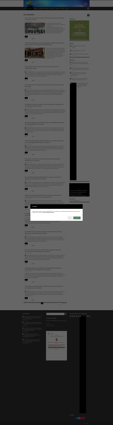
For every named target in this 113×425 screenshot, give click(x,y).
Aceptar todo (76, 217)
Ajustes (70, 217)
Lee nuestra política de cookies (48, 212)
